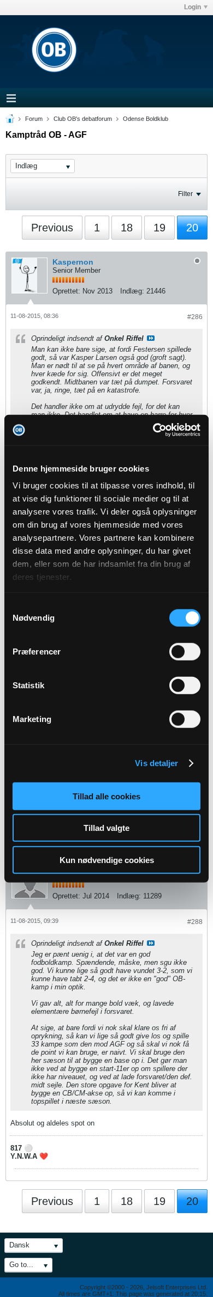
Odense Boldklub (145, 118)
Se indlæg (151, 338)
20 (192, 228)
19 (159, 228)
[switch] (184, 651)
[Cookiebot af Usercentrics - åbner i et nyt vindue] (153, 430)
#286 (195, 317)
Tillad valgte (106, 828)
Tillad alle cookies (106, 795)
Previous (52, 228)
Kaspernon (72, 262)
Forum (34, 118)
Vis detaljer (156, 763)
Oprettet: (66, 291)
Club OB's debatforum (83, 118)
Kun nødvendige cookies (107, 859)
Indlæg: (132, 291)
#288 (195, 922)
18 (127, 228)
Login (192, 7)
